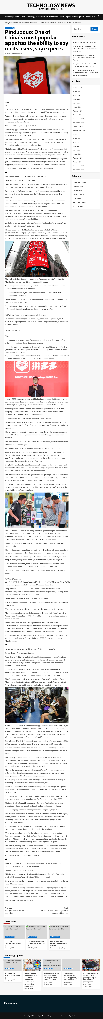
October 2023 (78, 127)
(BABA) (8, 330)
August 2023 (77, 134)
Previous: (17, 910)
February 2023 (78, 158)
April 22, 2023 (33, 948)
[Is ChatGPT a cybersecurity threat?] (14, 932)
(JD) (6, 336)
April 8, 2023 (19, 53)
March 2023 (77, 154)
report (8, 728)
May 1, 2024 (68, 984)
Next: (54, 910)
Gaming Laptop (78, 194)
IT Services (53, 17)
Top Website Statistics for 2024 (84, 42)
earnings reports (48, 358)
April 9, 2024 (88, 986)
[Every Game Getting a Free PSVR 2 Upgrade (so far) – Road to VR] (71, 965)
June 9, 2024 (49, 984)
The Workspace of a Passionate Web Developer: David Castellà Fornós (84, 57)
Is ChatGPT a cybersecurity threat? (13, 942)
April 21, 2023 (64, 948)
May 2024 (76, 99)
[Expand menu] (94, 17)
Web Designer (65, 17)
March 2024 (77, 107)
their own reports (16, 737)
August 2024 (77, 87)
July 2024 (76, 91)
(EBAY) (8, 315)
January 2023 (77, 162)
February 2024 (78, 111)
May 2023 (76, 146)
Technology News (51, 5)
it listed (12, 350)
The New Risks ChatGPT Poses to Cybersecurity (36, 942)
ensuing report (13, 286)
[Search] (98, 16)
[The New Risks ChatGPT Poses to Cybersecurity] (36, 932)
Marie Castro (10, 53)
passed (20, 810)
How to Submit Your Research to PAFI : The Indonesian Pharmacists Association (85, 48)
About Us (89, 17)
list (59, 848)
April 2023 (76, 150)
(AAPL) (8, 579)
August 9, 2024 (11, 980)
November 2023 (78, 123)
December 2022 (78, 166)
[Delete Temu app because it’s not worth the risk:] (59, 932)
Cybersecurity (42, 17)
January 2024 (77, 115)
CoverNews (65, 1016)
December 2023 (78, 119)
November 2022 (78, 170)
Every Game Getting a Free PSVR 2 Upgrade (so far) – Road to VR (85, 65)
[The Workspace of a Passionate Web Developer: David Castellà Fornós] (52, 965)
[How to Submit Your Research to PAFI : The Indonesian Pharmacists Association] (32, 965)
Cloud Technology (28, 17)
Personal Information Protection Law (23, 814)
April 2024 (76, 103)
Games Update (78, 17)
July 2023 (76, 138)
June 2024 (76, 95)
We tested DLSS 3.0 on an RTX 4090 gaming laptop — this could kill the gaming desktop (85, 72)
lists (35, 845)
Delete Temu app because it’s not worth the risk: (58, 943)
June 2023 (76, 142)
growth (31, 347)
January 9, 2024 (11, 948)
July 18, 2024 (29, 988)
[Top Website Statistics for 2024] (13, 965)
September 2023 (79, 130)
